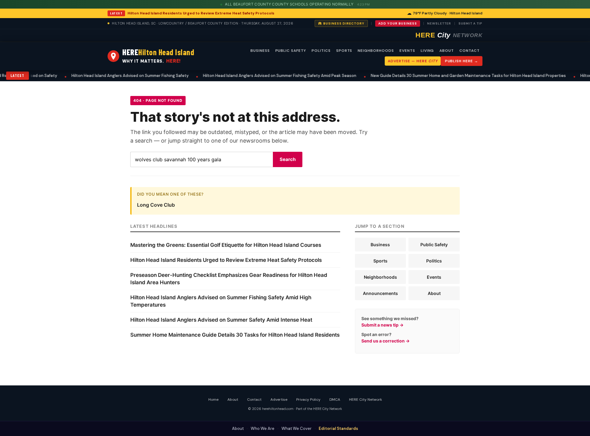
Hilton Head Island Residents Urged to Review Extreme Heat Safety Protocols (201, 13)
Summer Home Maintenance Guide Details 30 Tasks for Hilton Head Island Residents (235, 335)
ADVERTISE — (412, 61)
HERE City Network (365, 399)
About (434, 293)
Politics (434, 260)
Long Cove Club (156, 205)
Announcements (380, 293)
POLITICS (321, 50)
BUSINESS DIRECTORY (343, 23)
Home (213, 399)
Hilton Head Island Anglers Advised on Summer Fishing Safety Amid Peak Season (269, 75)
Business (380, 244)
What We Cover (296, 428)
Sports (380, 260)
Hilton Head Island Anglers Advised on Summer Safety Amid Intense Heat (221, 320)
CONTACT (469, 50)
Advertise (278, 399)
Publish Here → (461, 61)
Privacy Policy (308, 399)
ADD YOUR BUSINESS (397, 23)
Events (434, 277)
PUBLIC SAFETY (290, 50)
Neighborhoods (380, 277)
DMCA (334, 399)
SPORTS (344, 50)
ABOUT (446, 50)
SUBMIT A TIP (470, 23)
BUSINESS (260, 50)
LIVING (427, 50)
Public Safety (434, 244)
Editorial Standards (338, 428)
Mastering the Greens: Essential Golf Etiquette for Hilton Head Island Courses (225, 245)
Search (288, 159)
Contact (254, 399)
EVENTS (407, 50)
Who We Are (262, 428)
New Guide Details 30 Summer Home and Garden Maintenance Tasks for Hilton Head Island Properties (458, 75)
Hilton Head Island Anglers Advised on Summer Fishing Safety (119, 75)
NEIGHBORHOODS (376, 50)
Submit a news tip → (382, 324)
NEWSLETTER (439, 23)
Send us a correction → (385, 340)
